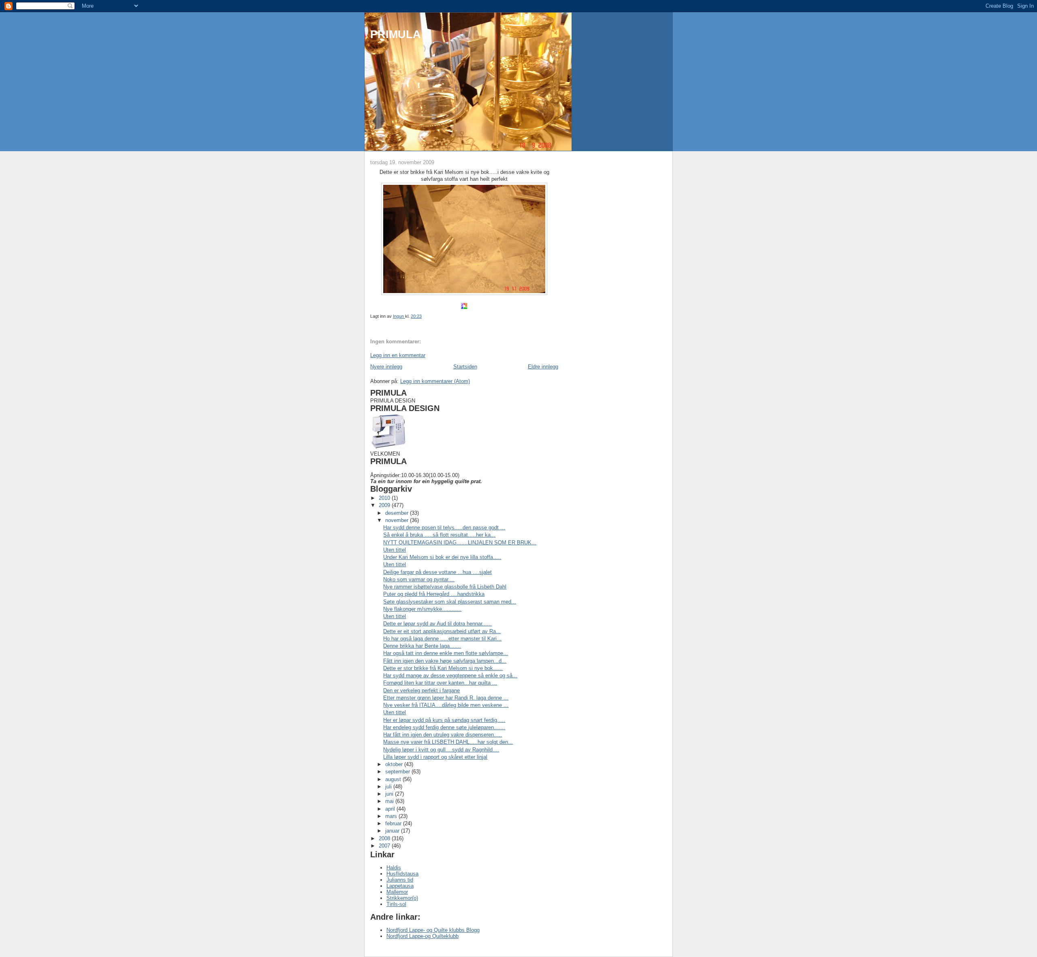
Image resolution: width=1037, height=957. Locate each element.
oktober (394, 764)
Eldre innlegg (543, 367)
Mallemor (397, 892)
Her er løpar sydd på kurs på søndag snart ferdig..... (444, 720)
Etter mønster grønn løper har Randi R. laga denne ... (445, 698)
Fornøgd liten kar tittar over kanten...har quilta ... (440, 683)
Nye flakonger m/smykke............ (422, 609)
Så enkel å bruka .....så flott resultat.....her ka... (439, 535)
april (391, 809)
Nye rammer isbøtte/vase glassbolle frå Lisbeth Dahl (444, 587)
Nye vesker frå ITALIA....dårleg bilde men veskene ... (445, 705)
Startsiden (465, 367)
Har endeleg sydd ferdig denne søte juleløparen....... (444, 727)
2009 (385, 505)
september (398, 772)
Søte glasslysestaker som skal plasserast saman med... (449, 602)
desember (397, 513)
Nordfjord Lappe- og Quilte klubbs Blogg (433, 930)
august (394, 779)
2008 (385, 838)
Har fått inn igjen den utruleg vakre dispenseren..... (442, 735)
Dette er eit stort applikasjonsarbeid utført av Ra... (442, 631)
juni (390, 794)
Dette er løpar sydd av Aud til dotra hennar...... (437, 624)
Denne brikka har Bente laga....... (422, 646)
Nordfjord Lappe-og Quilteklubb (422, 936)
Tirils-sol (396, 904)
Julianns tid (399, 880)
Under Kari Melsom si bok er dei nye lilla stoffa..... (442, 557)
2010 (385, 498)
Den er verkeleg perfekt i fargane (421, 690)
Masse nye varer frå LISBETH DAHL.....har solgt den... (448, 742)
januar (393, 831)
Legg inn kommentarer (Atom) (435, 381)
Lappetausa (400, 886)
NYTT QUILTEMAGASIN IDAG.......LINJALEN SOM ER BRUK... (459, 543)
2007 (385, 846)
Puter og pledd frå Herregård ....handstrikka (433, 594)
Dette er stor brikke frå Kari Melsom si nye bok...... (443, 668)
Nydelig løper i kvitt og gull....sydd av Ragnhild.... (441, 750)
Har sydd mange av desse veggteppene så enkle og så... (450, 675)
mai (390, 801)
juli (389, 787)
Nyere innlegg (386, 367)
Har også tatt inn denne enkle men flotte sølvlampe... (445, 653)
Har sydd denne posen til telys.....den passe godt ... (444, 528)
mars (392, 816)
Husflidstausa (402, 874)
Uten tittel (394, 550)
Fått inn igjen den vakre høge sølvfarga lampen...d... (444, 661)
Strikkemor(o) (402, 898)
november (397, 520)
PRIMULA (395, 34)
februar (394, 823)
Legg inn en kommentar (397, 355)
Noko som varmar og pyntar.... (418, 579)
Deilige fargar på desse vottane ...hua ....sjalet (437, 572)
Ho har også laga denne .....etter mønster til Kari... (442, 639)
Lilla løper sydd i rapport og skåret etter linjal (435, 757)
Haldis (393, 868)
